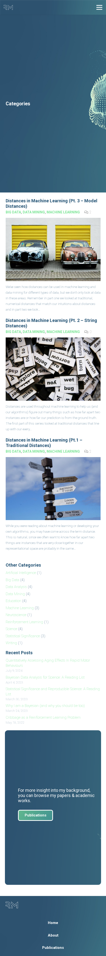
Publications (53, 947)
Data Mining (34, 212)
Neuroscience (16, 615)
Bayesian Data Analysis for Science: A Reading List (45, 677)
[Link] (8, 7)
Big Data (13, 212)
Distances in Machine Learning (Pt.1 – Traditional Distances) (44, 442)
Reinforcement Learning (24, 622)
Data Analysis (16, 587)
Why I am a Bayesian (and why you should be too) (45, 705)
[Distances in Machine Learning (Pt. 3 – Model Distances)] (53, 249)
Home (53, 923)
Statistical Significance (23, 636)
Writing (11, 643)
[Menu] (99, 7)
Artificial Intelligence (21, 573)
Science (11, 629)
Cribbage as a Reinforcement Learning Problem (43, 717)
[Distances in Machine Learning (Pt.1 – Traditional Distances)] (53, 488)
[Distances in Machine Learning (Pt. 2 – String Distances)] (53, 369)
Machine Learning (63, 212)
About (53, 935)
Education (13, 601)
